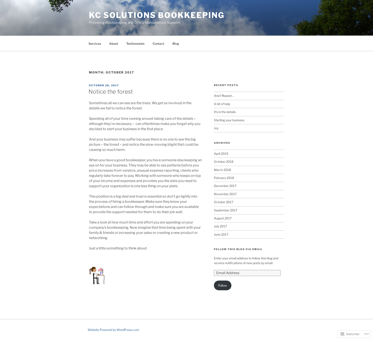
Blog (175, 43)
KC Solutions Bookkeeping (156, 15)
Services (95, 43)
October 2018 (223, 161)
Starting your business (229, 120)
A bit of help (222, 104)
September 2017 (225, 210)
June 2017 (221, 234)
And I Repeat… (224, 95)
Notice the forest (111, 91)
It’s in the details (225, 112)
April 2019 (221, 153)
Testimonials (135, 43)
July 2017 (220, 226)
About (113, 43)
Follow (222, 285)
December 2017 (225, 186)
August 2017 (223, 218)
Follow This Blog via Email (238, 249)
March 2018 (222, 170)
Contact (158, 43)
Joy (216, 128)
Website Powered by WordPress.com (113, 330)
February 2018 (224, 178)
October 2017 (223, 202)
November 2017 (225, 194)
